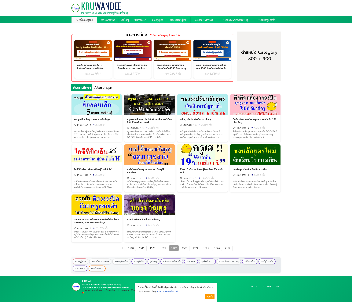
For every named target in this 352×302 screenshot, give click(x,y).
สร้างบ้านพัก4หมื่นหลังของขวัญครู (143, 219)
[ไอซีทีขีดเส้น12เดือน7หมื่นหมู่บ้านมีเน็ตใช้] (97, 154)
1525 (206, 248)
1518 (131, 248)
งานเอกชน (191, 261)
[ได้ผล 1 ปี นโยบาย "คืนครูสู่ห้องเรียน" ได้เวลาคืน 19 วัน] (202, 154)
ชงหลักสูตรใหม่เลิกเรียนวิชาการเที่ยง (250, 169)
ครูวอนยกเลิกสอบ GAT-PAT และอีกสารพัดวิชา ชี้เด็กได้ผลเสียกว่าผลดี (149, 121)
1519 (142, 248)
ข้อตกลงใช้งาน (111, 290)
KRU (88, 281)
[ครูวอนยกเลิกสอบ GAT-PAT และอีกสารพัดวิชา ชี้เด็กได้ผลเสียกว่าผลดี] (149, 104)
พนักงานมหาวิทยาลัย (172, 261)
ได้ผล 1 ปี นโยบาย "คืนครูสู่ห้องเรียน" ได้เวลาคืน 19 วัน (201, 171)
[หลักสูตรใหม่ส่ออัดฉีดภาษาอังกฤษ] (202, 104)
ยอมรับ (210, 296)
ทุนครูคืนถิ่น (139, 261)
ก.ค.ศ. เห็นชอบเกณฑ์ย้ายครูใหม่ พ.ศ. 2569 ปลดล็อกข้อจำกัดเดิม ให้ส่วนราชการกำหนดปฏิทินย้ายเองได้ (211, 69)
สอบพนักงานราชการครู (229, 261)
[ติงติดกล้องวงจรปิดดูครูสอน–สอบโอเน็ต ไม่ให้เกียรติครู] (255, 104)
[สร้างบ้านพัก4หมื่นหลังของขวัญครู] (149, 204)
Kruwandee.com (107, 287)
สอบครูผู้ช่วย (80, 261)
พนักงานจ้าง (250, 261)
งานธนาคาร (80, 268)
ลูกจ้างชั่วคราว (207, 261)
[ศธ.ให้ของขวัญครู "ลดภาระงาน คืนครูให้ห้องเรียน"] (149, 154)
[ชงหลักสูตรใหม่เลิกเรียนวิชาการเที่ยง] (255, 154)
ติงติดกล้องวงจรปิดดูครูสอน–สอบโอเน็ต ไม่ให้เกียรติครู (254, 121)
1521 (163, 248)
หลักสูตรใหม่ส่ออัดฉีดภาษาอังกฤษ (196, 119)
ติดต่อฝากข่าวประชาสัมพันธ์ (92, 290)
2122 (227, 248)
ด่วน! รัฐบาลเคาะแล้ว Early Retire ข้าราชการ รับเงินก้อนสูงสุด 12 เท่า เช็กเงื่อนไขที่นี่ (90, 68)
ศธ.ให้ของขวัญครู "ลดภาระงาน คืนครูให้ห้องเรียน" (145, 171)
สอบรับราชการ (97, 268)
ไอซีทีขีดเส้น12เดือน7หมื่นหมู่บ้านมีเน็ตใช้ (93, 169)
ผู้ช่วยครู (153, 261)
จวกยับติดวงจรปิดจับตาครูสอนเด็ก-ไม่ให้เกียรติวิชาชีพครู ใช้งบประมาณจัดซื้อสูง (96, 221)
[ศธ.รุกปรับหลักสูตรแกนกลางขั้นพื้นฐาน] (97, 104)
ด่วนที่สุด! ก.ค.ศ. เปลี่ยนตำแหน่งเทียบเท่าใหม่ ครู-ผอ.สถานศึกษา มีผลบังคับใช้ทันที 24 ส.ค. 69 (132, 68)
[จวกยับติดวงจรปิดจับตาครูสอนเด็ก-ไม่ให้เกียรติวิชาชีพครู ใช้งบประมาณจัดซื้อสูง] (97, 204)
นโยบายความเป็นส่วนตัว (168, 291)
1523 (184, 248)
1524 (195, 248)
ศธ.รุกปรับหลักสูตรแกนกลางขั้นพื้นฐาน (92, 119)
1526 (217, 248)
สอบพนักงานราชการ (100, 261)
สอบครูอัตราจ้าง (121, 261)
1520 (152, 248)
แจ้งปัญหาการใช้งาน (128, 290)
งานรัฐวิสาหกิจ (267, 261)
